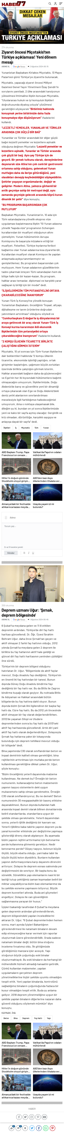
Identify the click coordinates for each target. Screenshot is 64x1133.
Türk (36, 427)
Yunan (46, 427)
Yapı (49, 1018)
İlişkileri (7, 427)
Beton (6, 1018)
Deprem (25, 1018)
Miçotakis (25, 427)
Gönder (11, 552)
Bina (16, 1018)
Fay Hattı (38, 1018)
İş (15, 427)
